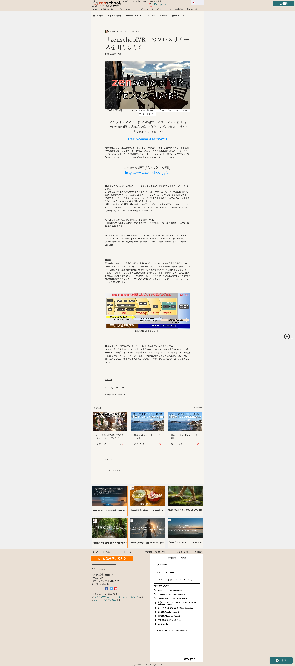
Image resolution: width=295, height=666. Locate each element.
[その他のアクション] (188, 31)
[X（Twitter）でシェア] (112, 387)
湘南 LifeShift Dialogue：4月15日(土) (147, 436)
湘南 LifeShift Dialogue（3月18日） (184, 436)
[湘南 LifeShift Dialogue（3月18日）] (185, 421)
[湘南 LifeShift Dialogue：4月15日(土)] (147, 421)
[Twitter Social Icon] (111, 588)
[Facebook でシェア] (106, 387)
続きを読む (176, 15)
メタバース (150, 15)
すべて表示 (198, 407)
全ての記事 (98, 15)
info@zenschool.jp (101, 583)
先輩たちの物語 (114, 15)
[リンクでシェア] (123, 387)
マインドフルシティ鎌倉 (104, 600)
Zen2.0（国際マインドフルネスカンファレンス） (116, 597)
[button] (151, 5)
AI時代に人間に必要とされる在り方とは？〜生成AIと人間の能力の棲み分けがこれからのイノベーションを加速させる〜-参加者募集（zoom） (109, 436)
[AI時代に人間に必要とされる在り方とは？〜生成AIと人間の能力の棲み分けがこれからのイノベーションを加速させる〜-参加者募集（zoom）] (110, 421)
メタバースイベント (133, 15)
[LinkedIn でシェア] (117, 387)
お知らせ (163, 15)
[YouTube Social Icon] (115, 588)
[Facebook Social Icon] (106, 588)
